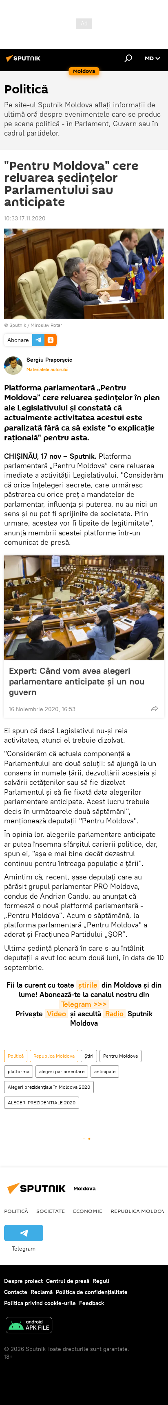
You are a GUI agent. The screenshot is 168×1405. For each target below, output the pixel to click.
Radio (114, 1013)
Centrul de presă (67, 1281)
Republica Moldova (54, 1056)
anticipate (104, 1071)
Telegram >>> (84, 1004)
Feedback (91, 1303)
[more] (154, 708)
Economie (87, 1211)
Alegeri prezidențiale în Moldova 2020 (49, 1087)
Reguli (101, 1281)
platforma (18, 1071)
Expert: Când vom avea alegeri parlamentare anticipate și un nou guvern (76, 681)
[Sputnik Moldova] (24, 61)
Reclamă (42, 1292)
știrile (87, 985)
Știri (88, 1056)
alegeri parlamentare (61, 1071)
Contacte (15, 1292)
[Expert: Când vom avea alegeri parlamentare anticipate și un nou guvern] (84, 607)
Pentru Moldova (120, 1056)
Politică (16, 1056)
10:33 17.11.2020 (25, 218)
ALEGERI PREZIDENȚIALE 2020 (41, 1102)
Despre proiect (23, 1281)
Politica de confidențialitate (92, 1292)
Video (56, 1013)
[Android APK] (29, 1326)
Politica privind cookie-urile (40, 1303)
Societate (50, 1211)
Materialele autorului (48, 369)
